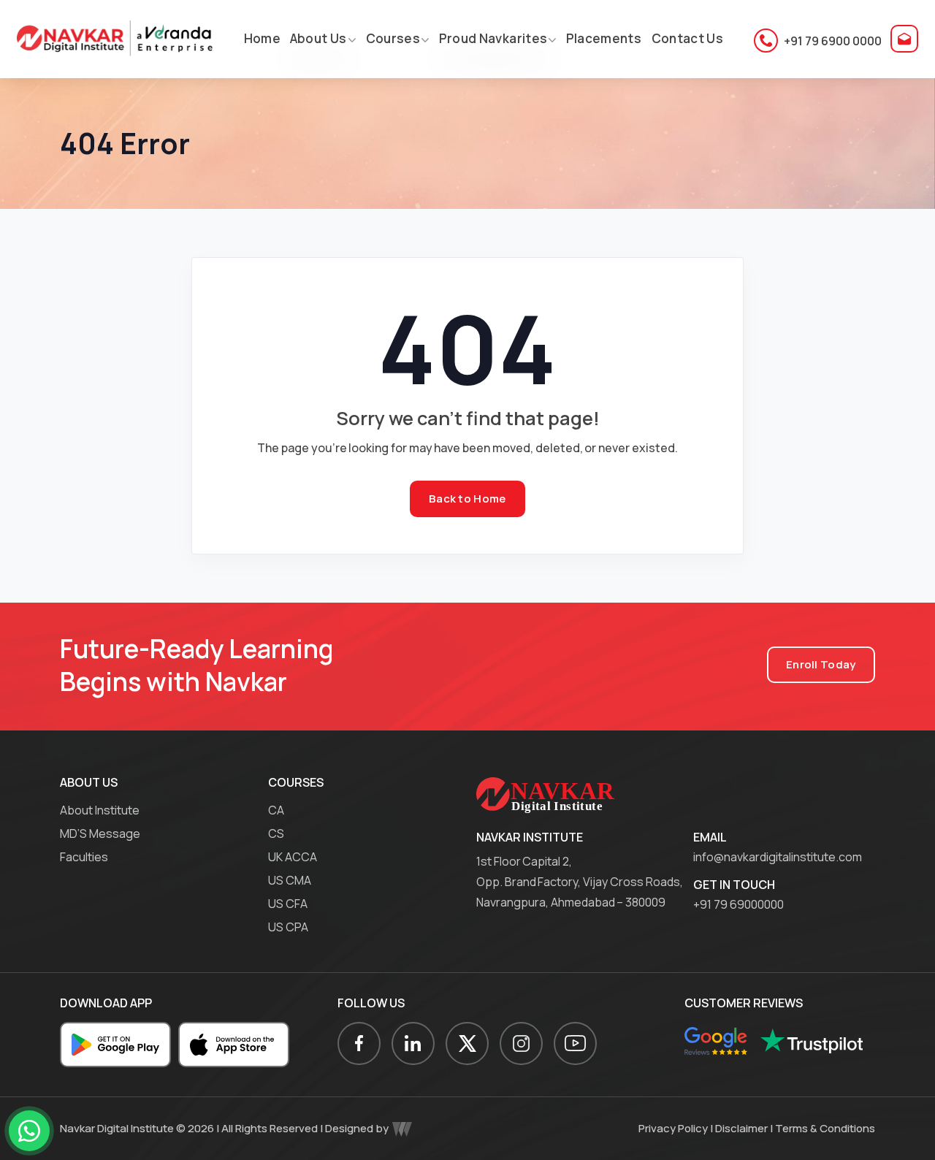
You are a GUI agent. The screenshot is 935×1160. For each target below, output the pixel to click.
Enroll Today (821, 664)
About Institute (100, 810)
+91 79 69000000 (738, 904)
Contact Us (686, 38)
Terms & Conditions (825, 1128)
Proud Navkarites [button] (492, 38)
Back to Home (467, 498)
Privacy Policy (673, 1128)
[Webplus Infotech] (402, 1128)
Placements (603, 38)
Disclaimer (741, 1128)
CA (276, 810)
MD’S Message (100, 833)
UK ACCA (292, 857)
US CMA (289, 880)
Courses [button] (392, 38)
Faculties (84, 857)
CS (276, 833)
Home (261, 38)
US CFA (288, 904)
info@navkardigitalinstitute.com (777, 857)
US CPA (288, 927)
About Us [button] (318, 38)
